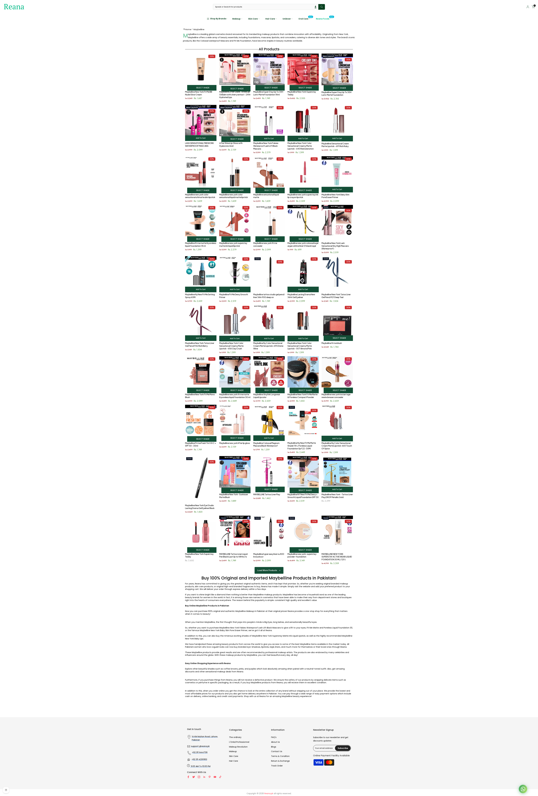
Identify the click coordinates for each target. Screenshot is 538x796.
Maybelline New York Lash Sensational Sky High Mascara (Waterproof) (335, 246)
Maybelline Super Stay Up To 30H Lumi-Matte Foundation (336, 93)
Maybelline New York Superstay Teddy (301, 93)
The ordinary (235, 737)
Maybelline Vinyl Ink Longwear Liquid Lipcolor (266, 395)
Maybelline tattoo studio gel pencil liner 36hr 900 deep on (268, 295)
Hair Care (270, 18)
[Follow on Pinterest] (209, 777)
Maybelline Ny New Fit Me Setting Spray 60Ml (200, 295)
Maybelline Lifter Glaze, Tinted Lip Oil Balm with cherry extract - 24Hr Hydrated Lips (235, 94)
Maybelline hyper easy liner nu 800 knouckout (268, 555)
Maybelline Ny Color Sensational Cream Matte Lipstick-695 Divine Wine (268, 346)
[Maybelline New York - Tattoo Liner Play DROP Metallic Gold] (337, 473)
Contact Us (276, 751)
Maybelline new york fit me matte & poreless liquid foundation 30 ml (234, 395)
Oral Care (305, 18)
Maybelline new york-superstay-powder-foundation (302, 555)
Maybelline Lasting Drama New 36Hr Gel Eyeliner (301, 295)
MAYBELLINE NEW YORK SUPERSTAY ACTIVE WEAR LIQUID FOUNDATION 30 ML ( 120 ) (337, 557)
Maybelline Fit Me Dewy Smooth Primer (233, 295)
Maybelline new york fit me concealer (265, 244)
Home (188, 29)
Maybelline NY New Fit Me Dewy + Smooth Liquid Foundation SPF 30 (303, 495)
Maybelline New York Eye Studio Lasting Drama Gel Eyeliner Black (199, 506)
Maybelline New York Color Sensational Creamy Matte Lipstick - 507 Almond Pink (299, 346)
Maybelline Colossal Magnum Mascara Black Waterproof (266, 444)
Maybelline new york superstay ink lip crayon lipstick (302, 196)
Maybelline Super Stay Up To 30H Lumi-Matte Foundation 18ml (268, 93)
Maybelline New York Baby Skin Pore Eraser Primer (335, 196)
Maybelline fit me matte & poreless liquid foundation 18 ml (200, 244)
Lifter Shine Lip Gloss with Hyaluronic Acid (231, 144)
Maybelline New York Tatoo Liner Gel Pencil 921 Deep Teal (336, 295)
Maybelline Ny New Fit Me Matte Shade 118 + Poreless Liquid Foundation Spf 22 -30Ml (301, 446)
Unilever (287, 18)
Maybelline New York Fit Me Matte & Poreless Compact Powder (302, 395)
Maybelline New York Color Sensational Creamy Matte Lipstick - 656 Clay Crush (231, 346)
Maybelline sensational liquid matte (266, 196)
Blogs (273, 746)
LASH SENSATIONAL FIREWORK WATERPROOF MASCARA (199, 144)
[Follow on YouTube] (215, 777)
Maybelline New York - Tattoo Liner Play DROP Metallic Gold (337, 495)
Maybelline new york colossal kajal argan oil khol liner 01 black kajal (302, 244)
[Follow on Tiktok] (220, 777)
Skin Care (253, 18)
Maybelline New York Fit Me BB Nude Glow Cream (198, 93)
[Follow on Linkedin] (204, 777)
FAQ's (273, 737)
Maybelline (198, 29)
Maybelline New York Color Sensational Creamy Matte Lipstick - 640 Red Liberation (300, 146)
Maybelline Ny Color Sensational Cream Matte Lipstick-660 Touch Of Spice (337, 446)
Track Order (277, 765)
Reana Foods (324, 18)
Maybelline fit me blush (332, 343)
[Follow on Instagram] (199, 777)
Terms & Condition (280, 756)
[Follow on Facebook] (188, 777)
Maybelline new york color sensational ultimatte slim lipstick (200, 196)
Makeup (236, 18)
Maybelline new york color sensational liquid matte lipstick (233, 196)
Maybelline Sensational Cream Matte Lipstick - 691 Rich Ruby (335, 145)
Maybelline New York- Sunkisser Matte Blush (233, 495)
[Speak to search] (315, 7)
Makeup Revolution (238, 746)
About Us (275, 742)
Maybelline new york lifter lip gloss (234, 443)
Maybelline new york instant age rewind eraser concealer (336, 395)
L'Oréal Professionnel (239, 742)
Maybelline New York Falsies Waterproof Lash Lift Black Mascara (265, 146)
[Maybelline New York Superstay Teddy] (200, 533)
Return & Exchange (280, 761)
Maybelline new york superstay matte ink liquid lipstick (233, 244)
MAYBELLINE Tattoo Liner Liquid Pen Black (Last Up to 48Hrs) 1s (233, 555)
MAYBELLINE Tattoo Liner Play (266, 494)
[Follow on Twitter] (193, 777)
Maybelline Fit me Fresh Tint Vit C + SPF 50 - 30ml (200, 444)
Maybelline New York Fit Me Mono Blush (200, 395)
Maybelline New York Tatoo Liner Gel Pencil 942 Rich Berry (199, 344)
